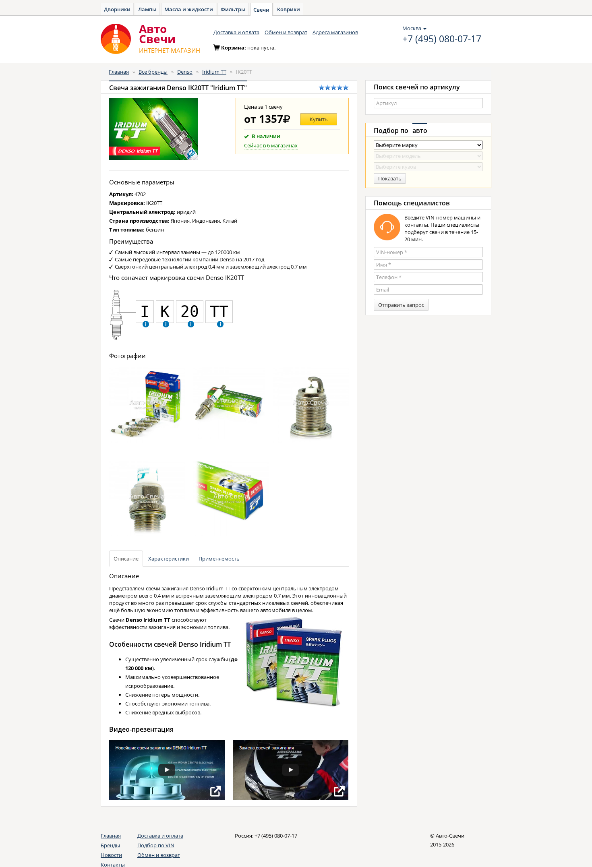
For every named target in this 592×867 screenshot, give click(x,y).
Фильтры (233, 9)
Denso (185, 71)
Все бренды (153, 71)
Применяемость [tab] (219, 558)
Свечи (261, 9)
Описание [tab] (126, 558)
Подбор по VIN (155, 845)
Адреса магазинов (335, 32)
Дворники (117, 9)
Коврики (288, 9)
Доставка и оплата (236, 32)
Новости (111, 855)
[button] (146, 323)
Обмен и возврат (286, 32)
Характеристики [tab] (168, 558)
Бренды (110, 845)
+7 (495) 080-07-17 (441, 39)
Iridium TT (214, 71)
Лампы (147, 9)
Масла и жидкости (188, 9)
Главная (119, 71)
